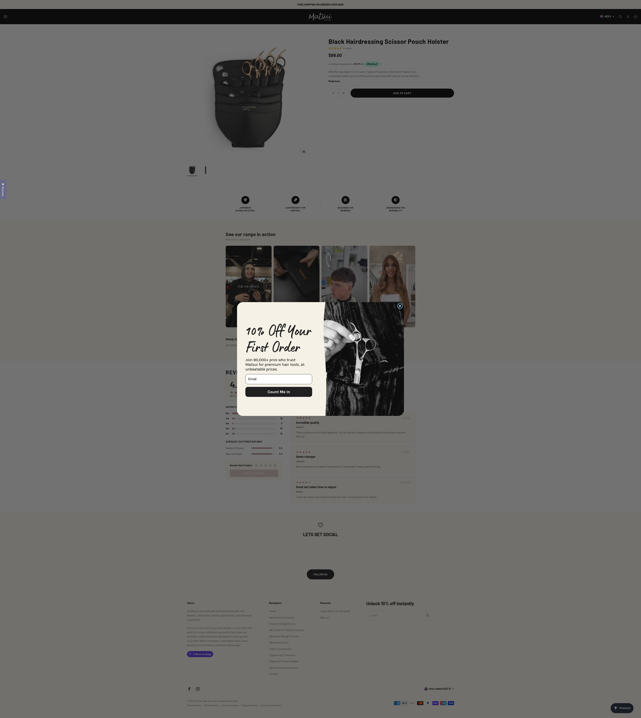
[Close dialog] (400, 306)
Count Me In (279, 392)
